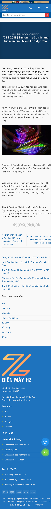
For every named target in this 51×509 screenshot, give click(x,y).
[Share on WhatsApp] (15, 225)
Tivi (3, 303)
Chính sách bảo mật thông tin (17, 455)
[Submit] (47, 15)
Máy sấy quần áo (10, 318)
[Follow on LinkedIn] (12, 433)
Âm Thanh (6, 332)
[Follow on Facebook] (3, 433)
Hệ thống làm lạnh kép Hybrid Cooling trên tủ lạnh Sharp (25, 264)
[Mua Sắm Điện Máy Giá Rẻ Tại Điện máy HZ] (6, 8)
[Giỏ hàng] (39, 8)
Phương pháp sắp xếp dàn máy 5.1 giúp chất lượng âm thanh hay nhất (26, 280)
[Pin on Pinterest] (33, 225)
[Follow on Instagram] (6, 433)
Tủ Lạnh (5, 322)
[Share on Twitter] (24, 225)
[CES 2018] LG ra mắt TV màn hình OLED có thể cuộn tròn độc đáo (39, 239)
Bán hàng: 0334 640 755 (15, 474)
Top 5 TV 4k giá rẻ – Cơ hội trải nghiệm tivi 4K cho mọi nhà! (26, 287)
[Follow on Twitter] (9, 433)
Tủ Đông (6, 327)
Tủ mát (5, 337)
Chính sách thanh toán (14, 460)
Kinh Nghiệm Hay (18, 34)
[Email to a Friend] (29, 225)
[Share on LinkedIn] (38, 225)
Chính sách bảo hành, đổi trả (17, 445)
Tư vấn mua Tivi (32, 34)
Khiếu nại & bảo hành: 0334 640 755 (20, 485)
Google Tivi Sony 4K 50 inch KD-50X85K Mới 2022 (26, 257)
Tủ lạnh (8, 416)
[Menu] (47, 8)
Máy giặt (6, 313)
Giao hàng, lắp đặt (12, 450)
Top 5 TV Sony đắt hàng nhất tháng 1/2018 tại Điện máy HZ (26, 272)
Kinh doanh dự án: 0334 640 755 (19, 480)
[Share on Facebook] (20, 225)
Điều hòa (6, 308)
